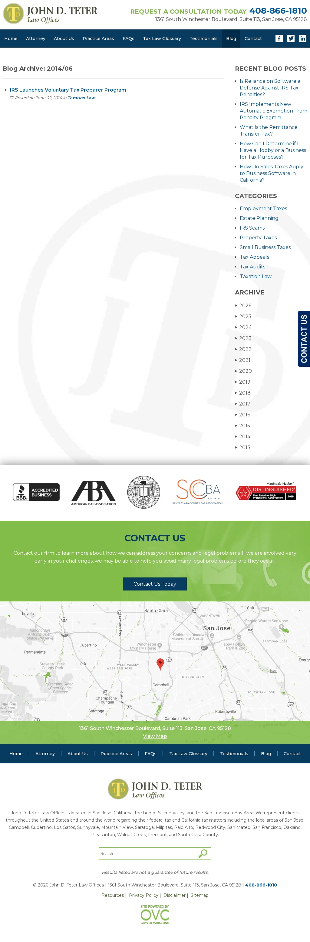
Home (11, 38)
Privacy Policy (143, 895)
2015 (242, 426)
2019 (242, 382)
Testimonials (204, 38)
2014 (242, 436)
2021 (242, 360)
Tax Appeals (254, 257)
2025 (243, 316)
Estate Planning (259, 218)
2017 (242, 404)
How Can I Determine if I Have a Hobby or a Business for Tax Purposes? (273, 150)
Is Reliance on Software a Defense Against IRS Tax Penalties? (270, 87)
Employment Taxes (263, 208)
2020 (243, 371)
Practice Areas (98, 38)
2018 (243, 393)
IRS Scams (252, 228)
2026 (243, 305)
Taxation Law (81, 97)
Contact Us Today (155, 584)
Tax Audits (252, 267)
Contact (253, 38)
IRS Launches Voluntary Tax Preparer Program (68, 90)
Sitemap (200, 895)
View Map (155, 736)
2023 (243, 338)
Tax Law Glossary (162, 38)
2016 (242, 415)
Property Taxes (258, 238)
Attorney (35, 38)
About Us (64, 38)
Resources (112, 895)
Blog (231, 38)
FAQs (128, 38)
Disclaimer (174, 895)
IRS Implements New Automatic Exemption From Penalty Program (273, 110)
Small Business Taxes (265, 247)
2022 (243, 349)
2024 (243, 327)
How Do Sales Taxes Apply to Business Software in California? (271, 173)
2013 (242, 447)
